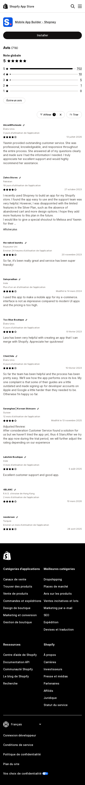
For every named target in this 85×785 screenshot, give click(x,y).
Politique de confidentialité (22, 754)
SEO (46, 615)
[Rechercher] (73, 6)
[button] (60, 114)
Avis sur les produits (58, 593)
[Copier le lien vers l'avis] (23, 125)
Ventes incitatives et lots (61, 601)
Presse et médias (56, 676)
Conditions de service (18, 744)
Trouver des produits (17, 586)
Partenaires (51, 683)
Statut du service (56, 705)
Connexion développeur (19, 735)
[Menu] (80, 6)
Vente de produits (15, 593)
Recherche (10, 683)
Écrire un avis (14, 100)
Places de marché (56, 586)
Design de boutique (16, 608)
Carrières (50, 662)
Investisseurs (53, 669)
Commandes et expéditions (22, 601)
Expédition (51, 622)
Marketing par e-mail (58, 608)
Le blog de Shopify (16, 676)
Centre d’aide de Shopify (20, 654)
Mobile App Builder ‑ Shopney (35, 22)
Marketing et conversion (20, 615)
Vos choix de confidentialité (22, 773)
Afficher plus (10, 229)
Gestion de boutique (17, 622)
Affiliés (48, 690)
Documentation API (16, 662)
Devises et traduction (59, 629)
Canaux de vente (14, 579)
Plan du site (11, 764)
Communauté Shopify (18, 669)
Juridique (50, 697)
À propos (50, 654)
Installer (42, 35)
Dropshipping (53, 579)
